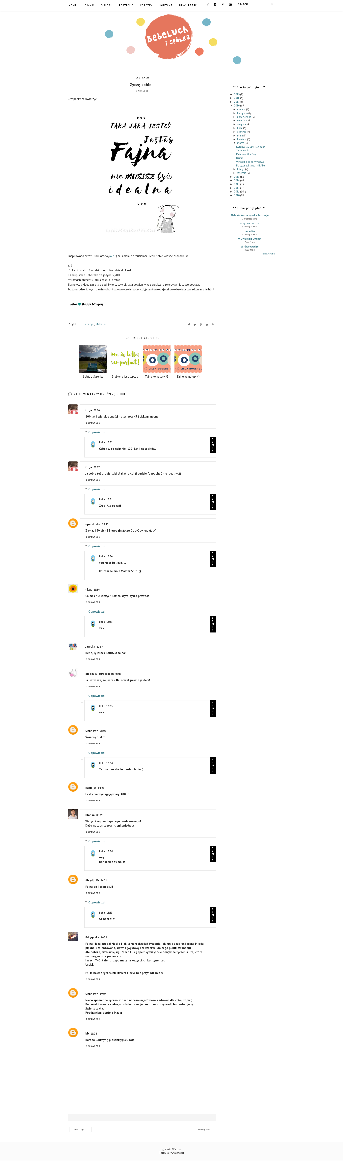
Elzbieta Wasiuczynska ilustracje (250, 215)
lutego (241, 169)
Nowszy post (80, 1129)
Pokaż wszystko (268, 253)
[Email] (230, 4)
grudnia (241, 109)
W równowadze (249, 246)
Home (72, 5)
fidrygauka (92, 937)
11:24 (94, 1033)
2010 (237, 195)
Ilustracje (142, 77)
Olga (88, 410)
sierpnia (242, 124)
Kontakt (166, 5)
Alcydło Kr (92, 880)
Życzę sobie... (243, 150)
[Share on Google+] (213, 324)
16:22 (104, 880)
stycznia (242, 173)
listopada (242, 113)
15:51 (109, 499)
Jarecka (90, 646)
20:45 (105, 524)
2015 (237, 176)
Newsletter (188, 5)
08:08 (103, 731)
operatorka (92, 524)
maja (240, 135)
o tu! (113, 256)
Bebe (102, 442)
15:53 (109, 912)
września (242, 120)
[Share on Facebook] (189, 324)
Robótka (146, 5)
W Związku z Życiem (249, 239)
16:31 (104, 937)
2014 (237, 180)
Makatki (101, 324)
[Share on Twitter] (194, 324)
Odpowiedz (93, 423)
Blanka (90, 815)
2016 (237, 105)
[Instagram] (215, 4)
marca (241, 143)
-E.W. (88, 589)
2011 (237, 191)
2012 (237, 188)
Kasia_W (90, 788)
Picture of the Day (246, 154)
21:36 (96, 589)
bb (87, 1033)
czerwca (242, 131)
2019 (237, 94)
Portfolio (126, 5)
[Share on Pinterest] (201, 324)
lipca (240, 128)
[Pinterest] (222, 4)
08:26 (101, 788)
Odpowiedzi (96, 432)
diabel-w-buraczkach (99, 674)
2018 (237, 98)
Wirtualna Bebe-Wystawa (250, 161)
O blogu (106, 5)
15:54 (109, 763)
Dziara (239, 158)
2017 (237, 101)
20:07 (96, 467)
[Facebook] (208, 4)
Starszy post (204, 1129)
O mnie (89, 5)
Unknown (91, 731)
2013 (237, 184)
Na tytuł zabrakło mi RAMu (251, 165)
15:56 (109, 556)
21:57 (100, 646)
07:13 (118, 674)
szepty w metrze (249, 223)
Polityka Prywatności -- (173, 1153)
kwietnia (242, 139)
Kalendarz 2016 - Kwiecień (250, 146)
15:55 (109, 622)
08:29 (99, 815)
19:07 (103, 994)
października (244, 117)
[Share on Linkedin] (206, 324)
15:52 (109, 442)
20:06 (96, 410)
